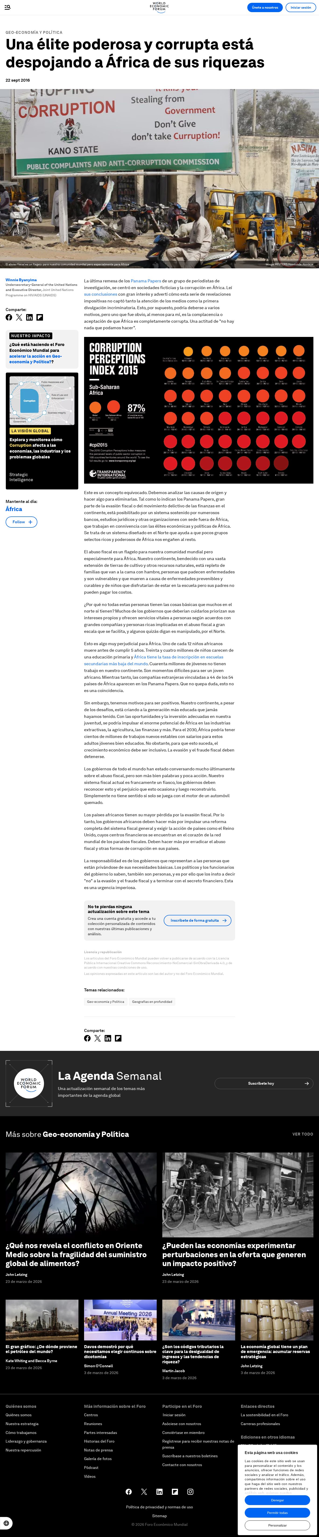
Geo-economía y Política (34, 32)
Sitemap (159, 1516)
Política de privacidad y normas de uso (159, 1507)
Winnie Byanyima (21, 280)
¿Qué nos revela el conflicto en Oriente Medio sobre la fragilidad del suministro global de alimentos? (76, 1254)
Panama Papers (146, 280)
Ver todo (303, 1134)
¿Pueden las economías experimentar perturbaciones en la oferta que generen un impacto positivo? (234, 1254)
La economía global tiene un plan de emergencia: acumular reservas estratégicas (275, 1351)
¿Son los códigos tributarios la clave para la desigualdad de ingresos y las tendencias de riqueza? (192, 1354)
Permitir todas (277, 1513)
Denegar (277, 1500)
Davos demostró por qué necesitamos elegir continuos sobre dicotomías (120, 1351)
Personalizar (277, 1525)
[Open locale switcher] (6, 1523)
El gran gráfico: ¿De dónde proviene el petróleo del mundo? (41, 1349)
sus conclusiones (100, 294)
